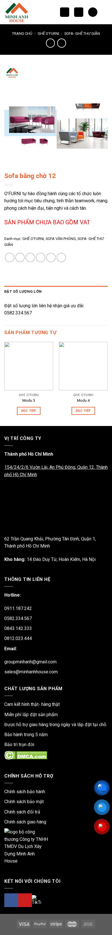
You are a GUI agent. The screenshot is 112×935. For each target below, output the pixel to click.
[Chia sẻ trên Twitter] (30, 257)
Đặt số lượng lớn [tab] (23, 291)
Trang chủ (22, 33)
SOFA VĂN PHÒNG (61, 239)
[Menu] (78, 12)
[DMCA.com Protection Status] (25, 755)
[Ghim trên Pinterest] (51, 257)
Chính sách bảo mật (24, 801)
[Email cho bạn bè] (40, 257)
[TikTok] (36, 900)
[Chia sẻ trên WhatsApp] (9, 257)
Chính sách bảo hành (24, 791)
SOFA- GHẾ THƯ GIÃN (82, 33)
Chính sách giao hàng (25, 822)
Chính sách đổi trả (22, 812)
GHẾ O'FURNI (48, 33)
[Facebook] (11, 900)
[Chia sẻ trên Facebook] (20, 257)
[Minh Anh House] (18, 12)
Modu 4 (83, 400)
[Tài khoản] (105, 12)
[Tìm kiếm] (64, 12)
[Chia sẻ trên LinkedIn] (61, 257)
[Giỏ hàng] (92, 12)
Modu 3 (28, 400)
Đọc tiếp (28, 411)
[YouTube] (25, 900)
